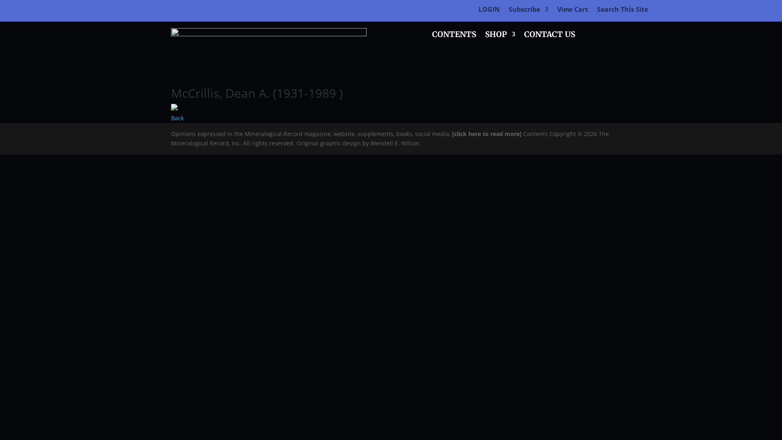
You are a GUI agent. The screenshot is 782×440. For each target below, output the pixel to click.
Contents (454, 35)
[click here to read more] (487, 134)
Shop (496, 35)
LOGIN (489, 10)
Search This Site (622, 10)
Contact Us (549, 35)
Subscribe (524, 10)
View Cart (572, 10)
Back (177, 118)
